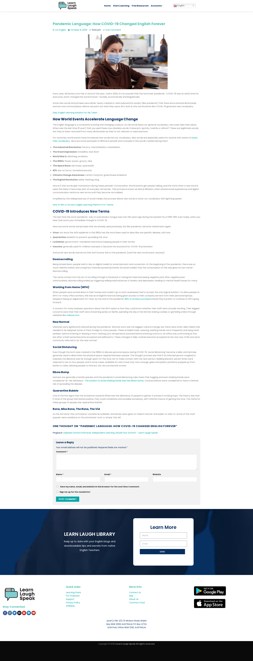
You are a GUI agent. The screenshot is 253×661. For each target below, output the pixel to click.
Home (107, 5)
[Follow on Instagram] (10, 613)
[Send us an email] (19, 613)
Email (107, 474)
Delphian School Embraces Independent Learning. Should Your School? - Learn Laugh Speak (110, 432)
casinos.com (72, 315)
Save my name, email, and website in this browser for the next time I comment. (100, 486)
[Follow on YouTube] (33, 613)
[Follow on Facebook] (5, 613)
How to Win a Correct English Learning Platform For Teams (83, 204)
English (180, 5)
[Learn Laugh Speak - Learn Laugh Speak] (78, 5)
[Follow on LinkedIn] (29, 613)
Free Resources (140, 5)
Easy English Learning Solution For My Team (75, 112)
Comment (62, 451)
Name (60, 474)
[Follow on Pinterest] (24, 613)
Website (157, 474)
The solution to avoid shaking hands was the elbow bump (114, 380)
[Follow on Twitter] (14, 613)
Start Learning (121, 5)
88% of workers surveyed (138, 298)
